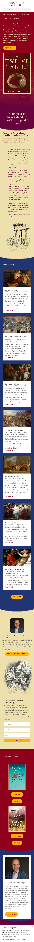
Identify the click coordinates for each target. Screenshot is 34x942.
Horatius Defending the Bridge (14, 430)
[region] (17, 933)
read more (9, 310)
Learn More (9, 48)
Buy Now (17, 801)
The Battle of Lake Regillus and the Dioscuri (15, 337)
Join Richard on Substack (17, 654)
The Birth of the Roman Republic (15, 569)
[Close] (32, 927)
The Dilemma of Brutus (12, 477)
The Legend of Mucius (12, 384)
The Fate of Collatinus (11, 523)
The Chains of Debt (11, 290)
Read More (17, 597)
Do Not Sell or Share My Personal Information (14, 939)
